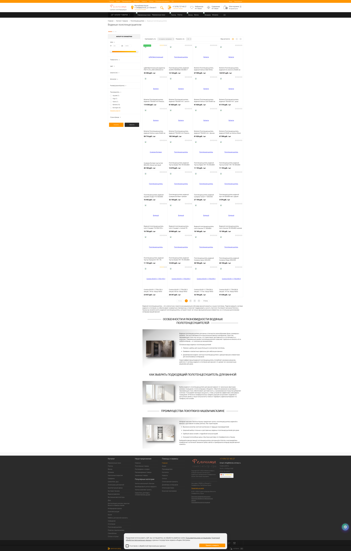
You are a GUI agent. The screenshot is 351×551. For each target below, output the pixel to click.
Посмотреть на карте (197, 488)
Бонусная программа (169, 491)
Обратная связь (115, 548)
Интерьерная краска (115, 508)
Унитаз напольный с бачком (144, 483)
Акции (118, 1)
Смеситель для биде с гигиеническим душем (142, 494)
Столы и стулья (113, 536)
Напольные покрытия (115, 475)
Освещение (111, 521)
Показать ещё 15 (115, 110)
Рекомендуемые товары (143, 472)
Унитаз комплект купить (143, 490)
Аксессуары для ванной (116, 485)
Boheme (116, 104)
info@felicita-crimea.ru (232, 463)
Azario (115, 101)
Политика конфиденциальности (200, 496)
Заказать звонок (178, 8)
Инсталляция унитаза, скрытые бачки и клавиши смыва (118, 504)
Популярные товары (142, 466)
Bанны (196, 15)
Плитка (179, 15)
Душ (109, 500)
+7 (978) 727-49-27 (179, 7)
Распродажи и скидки (142, 469)
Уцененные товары (141, 475)
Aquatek (116, 95)
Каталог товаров (121, 15)
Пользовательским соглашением (198, 538)
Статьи (151, 1)
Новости (144, 1)
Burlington (116, 107)
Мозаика (215, 15)
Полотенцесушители (115, 527)
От (111, 46)
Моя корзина (235, 6)
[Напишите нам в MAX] (345, 527)
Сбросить (131, 124)
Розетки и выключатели (116, 530)
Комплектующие (113, 511)
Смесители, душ (113, 482)
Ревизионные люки (158, 15)
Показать (116, 124)
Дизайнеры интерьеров (170, 485)
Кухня (110, 515)
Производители (126, 1)
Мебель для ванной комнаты (118, 518)
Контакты (136, 1)
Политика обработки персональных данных (202, 499)
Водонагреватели (114, 494)
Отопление (111, 524)
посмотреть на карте (140, 9)
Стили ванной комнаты (162, 1)
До (122, 46)
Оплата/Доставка (168, 488)
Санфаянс (111, 478)
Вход (230, 1)
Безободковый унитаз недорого (145, 486)
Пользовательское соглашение (200, 502)
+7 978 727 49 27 (227, 459)
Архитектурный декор (115, 488)
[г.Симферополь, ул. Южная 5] (132, 7)
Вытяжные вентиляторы (116, 497)
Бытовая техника (114, 491)
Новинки (138, 463)
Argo (115, 98)
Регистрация (238, 1)
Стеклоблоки (112, 533)
